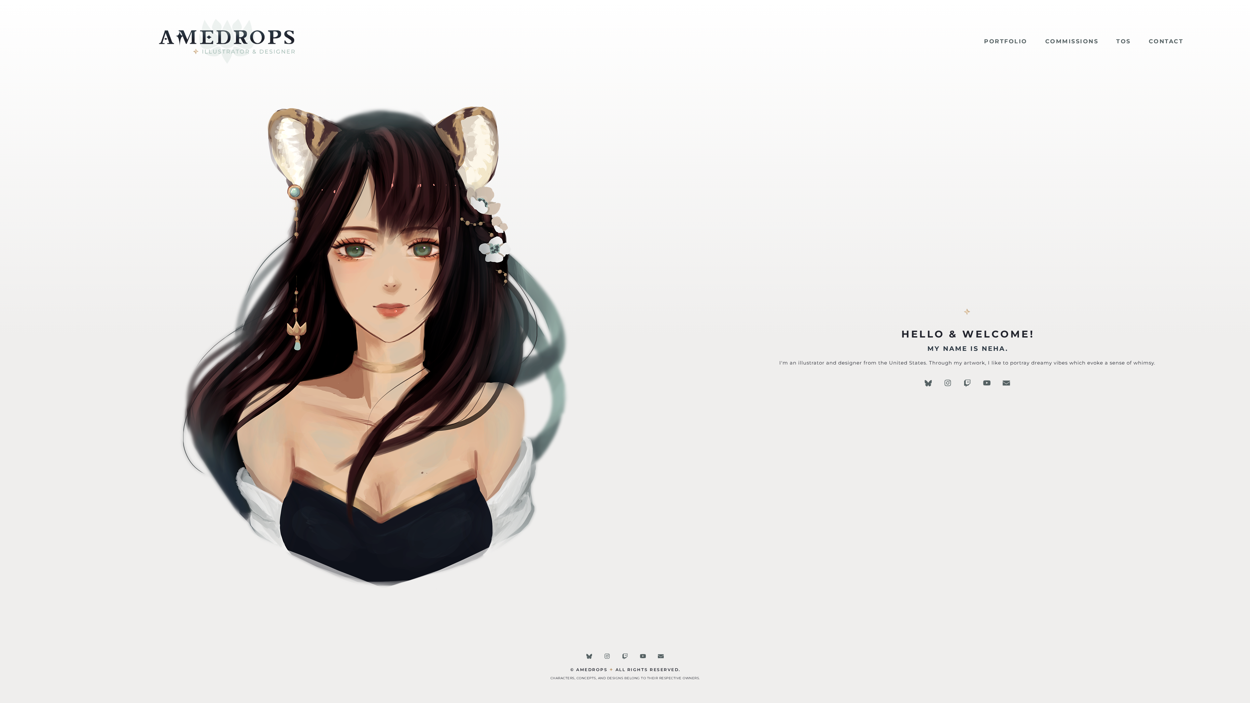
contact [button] (1166, 41)
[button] (928, 383)
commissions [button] (1072, 41)
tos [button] (1123, 41)
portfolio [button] (1005, 41)
